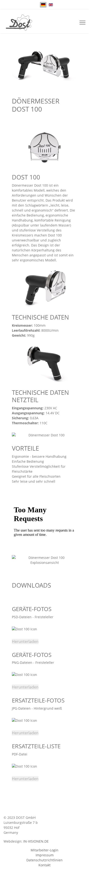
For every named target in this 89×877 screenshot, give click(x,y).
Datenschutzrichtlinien (44, 860)
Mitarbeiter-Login (44, 850)
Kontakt (44, 865)
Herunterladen (25, 641)
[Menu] (82, 22)
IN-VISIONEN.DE (36, 841)
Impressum (45, 855)
